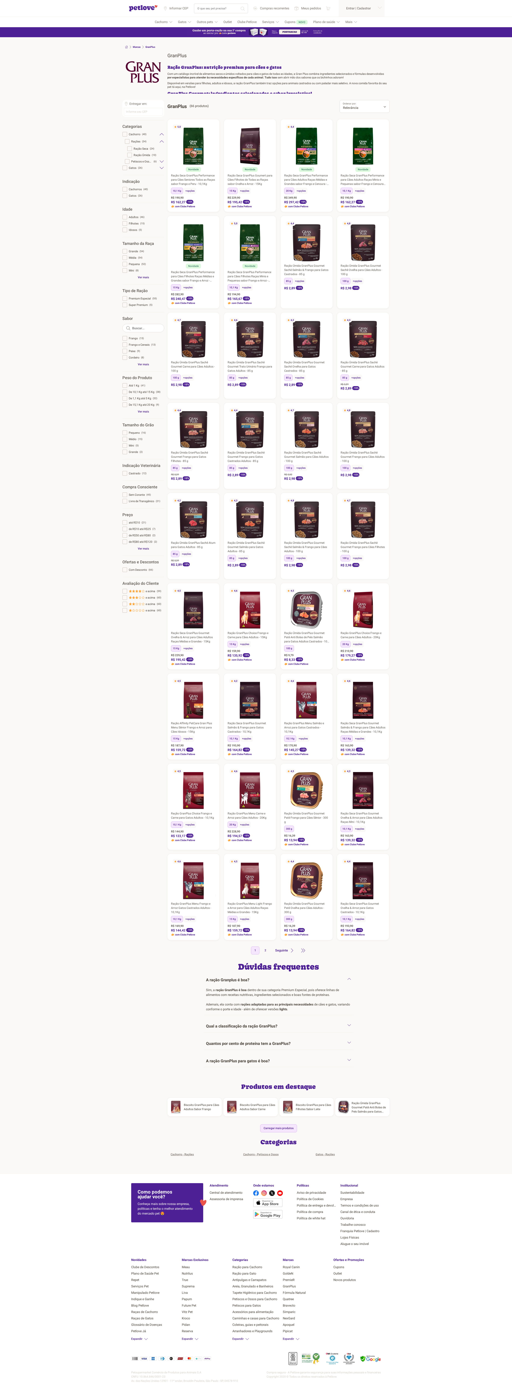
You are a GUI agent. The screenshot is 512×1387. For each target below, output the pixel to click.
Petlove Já (138, 1331)
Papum (187, 1299)
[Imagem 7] (196, 162)
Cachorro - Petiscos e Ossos (261, 1154)
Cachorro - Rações (182, 1154)
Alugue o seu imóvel (354, 1244)
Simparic (289, 1312)
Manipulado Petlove (145, 1293)
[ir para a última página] (303, 950)
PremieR (289, 1280)
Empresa (346, 1199)
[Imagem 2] (188, 162)
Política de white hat (311, 1218)
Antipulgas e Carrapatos (249, 1280)
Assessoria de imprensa (226, 1199)
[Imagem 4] (191, 162)
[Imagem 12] (315, 717)
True (185, 1280)
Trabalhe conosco (353, 1225)
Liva (185, 1293)
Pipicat (288, 1331)
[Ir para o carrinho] (328, 8)
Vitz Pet (187, 1312)
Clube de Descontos (145, 1267)
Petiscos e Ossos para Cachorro (254, 1299)
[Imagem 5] (193, 162)
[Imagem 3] (190, 162)
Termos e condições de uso (359, 1205)
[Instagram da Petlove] (264, 1193)
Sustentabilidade (352, 1193)
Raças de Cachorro (144, 1312)
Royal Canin (291, 1267)
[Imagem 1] (187, 163)
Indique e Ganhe (142, 1299)
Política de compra (310, 1212)
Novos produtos (344, 1280)
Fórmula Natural (294, 1293)
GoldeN (288, 1273)
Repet (135, 1280)
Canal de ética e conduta (357, 1212)
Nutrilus (187, 1273)
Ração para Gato (244, 1273)
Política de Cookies (310, 1199)
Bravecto (289, 1305)
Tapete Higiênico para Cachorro (254, 1293)
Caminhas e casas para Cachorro (255, 1318)
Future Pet (189, 1305)
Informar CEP (178, 8)
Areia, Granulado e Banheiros (252, 1286)
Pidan (186, 1325)
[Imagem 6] (195, 162)
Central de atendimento (226, 1193)
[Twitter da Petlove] (272, 1193)
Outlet (337, 1273)
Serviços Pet (140, 1286)
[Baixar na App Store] (273, 1203)
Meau (186, 1267)
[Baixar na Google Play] (273, 1215)
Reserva (187, 1331)
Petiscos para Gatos (246, 1305)
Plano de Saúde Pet (145, 1273)
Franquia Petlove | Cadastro (359, 1231)
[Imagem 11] (313, 717)
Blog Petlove (140, 1305)
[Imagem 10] (200, 626)
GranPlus (289, 1286)
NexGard (289, 1318)
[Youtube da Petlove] (280, 1193)
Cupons (338, 1267)
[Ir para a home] (143, 11)
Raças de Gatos (142, 1318)
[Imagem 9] (199, 162)
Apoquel (288, 1325)
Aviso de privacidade (311, 1193)
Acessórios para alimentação (252, 1312)
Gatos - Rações (325, 1154)
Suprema (188, 1286)
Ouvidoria (347, 1218)
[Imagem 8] (198, 162)
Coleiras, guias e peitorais (250, 1325)
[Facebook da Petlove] (256, 1193)
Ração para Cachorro (247, 1267)
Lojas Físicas (349, 1237)
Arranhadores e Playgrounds (252, 1331)
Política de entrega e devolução (317, 1205)
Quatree (288, 1299)
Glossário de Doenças (146, 1325)
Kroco (186, 1318)
